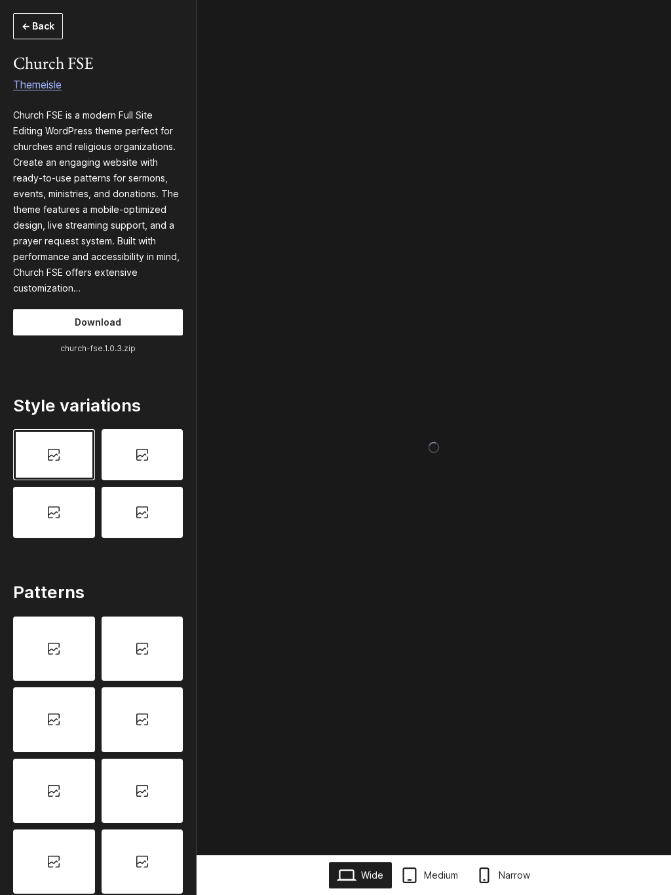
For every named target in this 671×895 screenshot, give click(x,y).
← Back (38, 25)
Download (98, 322)
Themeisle (37, 84)
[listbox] (98, 483)
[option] (54, 454)
